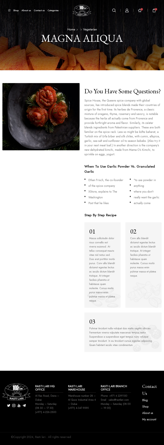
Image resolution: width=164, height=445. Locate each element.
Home (71, 29)
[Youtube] (19, 405)
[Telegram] (24, 405)
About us (26, 10)
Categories (53, 10)
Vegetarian (90, 29)
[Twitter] (8, 405)
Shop (16, 10)
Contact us (39, 10)
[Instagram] (13, 405)
